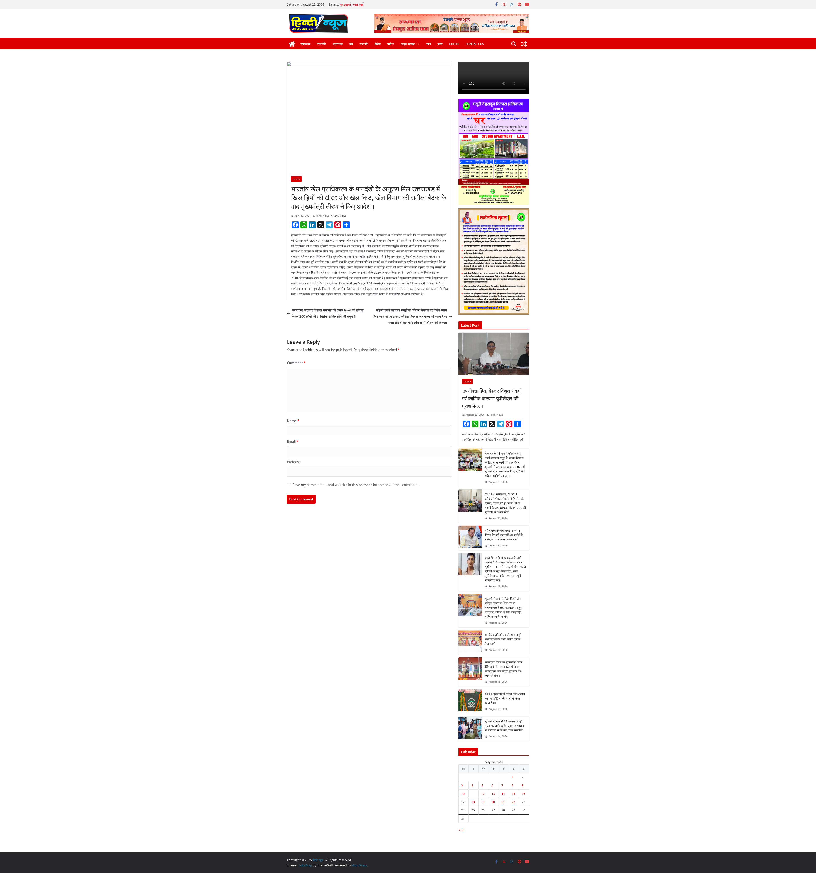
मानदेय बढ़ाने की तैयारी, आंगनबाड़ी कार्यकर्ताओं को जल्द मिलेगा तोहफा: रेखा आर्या (503, 639)
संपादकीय (305, 44)
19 (483, 802)
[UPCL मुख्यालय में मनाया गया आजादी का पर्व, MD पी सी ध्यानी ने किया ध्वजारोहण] (470, 701)
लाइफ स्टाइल (408, 44)
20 (493, 802)
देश (351, 44)
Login (454, 44)
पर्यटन (390, 44)
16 (523, 794)
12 (483, 794)
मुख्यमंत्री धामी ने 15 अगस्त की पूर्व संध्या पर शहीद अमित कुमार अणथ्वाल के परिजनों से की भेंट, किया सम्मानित (504, 725)
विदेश (378, 44)
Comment (296, 362)
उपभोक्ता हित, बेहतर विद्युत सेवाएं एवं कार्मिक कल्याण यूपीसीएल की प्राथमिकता (491, 398)
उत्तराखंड (338, 44)
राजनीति (321, 44)
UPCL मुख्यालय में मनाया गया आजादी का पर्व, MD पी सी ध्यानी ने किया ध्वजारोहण (505, 698)
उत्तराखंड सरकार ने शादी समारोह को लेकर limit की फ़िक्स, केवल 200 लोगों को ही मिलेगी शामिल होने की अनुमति (328, 313)
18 (473, 802)
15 (513, 794)
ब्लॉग (440, 44)
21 (503, 802)
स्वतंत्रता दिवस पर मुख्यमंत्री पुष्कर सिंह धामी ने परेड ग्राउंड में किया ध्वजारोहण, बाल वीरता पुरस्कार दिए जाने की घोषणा (503, 669)
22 (513, 802)
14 (503, 794)
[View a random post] (524, 44)
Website (293, 462)
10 (463, 794)
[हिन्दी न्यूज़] (292, 44)
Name (293, 420)
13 (493, 794)
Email (292, 441)
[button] (417, 44)
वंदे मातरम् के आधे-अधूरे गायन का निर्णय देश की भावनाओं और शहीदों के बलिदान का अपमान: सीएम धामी (504, 534)
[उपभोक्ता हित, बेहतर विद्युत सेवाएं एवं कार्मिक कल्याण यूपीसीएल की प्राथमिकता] (493, 354)
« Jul (461, 830)
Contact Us (474, 44)
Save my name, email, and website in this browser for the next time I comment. (356, 484)
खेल (428, 44)
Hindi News (322, 216)
